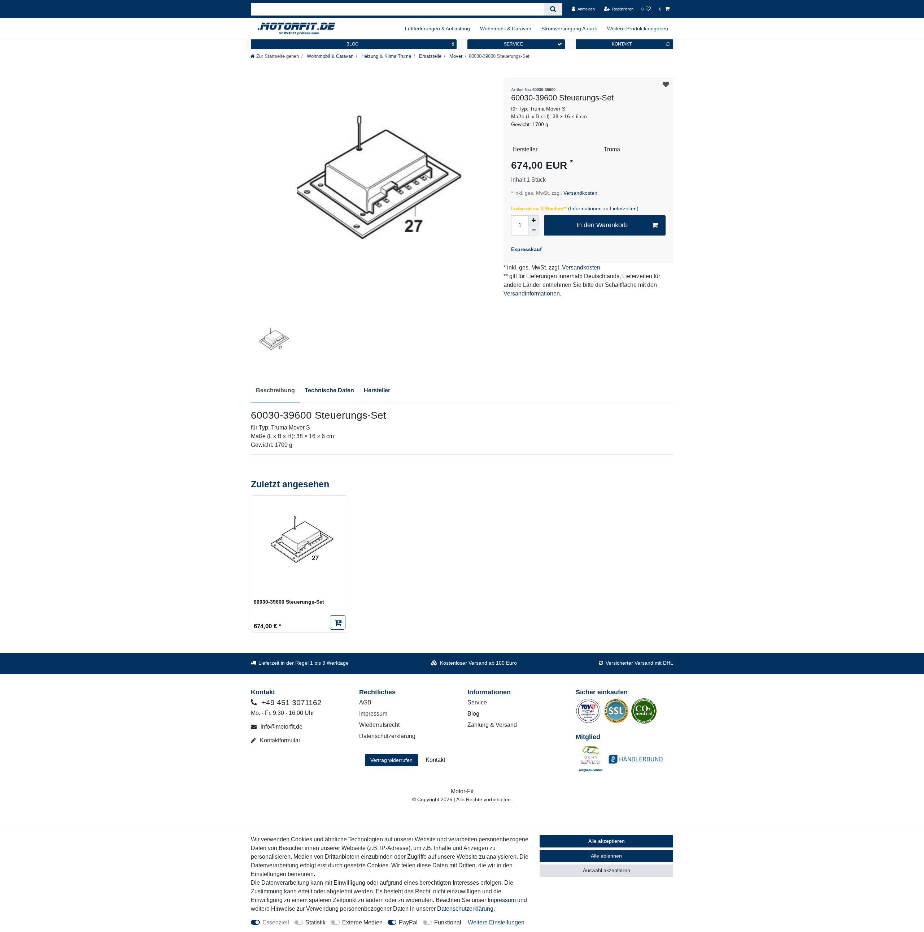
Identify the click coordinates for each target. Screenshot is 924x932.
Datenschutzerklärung (387, 736)
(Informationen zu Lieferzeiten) (603, 208)
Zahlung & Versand (492, 725)
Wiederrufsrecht (379, 725)
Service (477, 702)
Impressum (373, 714)
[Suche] (553, 9)
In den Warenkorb (602, 225)
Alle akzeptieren (606, 841)
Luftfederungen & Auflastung (437, 28)
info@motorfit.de (280, 727)
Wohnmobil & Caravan (505, 28)
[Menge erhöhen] (533, 220)
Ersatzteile (429, 56)
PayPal (408, 922)
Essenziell (275, 922)
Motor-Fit (462, 791)
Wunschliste (665, 84)
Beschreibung (275, 390)
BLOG (352, 44)
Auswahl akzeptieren (606, 870)
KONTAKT (622, 44)
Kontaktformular (279, 740)
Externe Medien (362, 922)
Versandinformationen (532, 293)
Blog (473, 714)
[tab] (275, 391)
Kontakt (435, 760)
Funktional (447, 922)
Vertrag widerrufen (391, 760)
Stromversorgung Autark (569, 28)
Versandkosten (579, 193)
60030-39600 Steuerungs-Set (289, 602)
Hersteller (377, 390)
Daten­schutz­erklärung (465, 909)
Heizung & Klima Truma (385, 56)
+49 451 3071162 (291, 702)
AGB (365, 702)
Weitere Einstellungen (496, 922)
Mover (455, 56)
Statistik (315, 922)
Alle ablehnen (606, 856)
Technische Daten (329, 390)
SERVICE (513, 44)
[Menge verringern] (533, 230)
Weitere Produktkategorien (637, 28)
